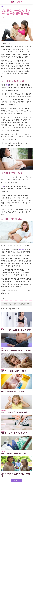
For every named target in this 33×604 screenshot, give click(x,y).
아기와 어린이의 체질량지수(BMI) (13, 392)
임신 (2, 6)
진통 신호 (3, 451)
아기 (2, 472)
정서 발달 (21, 249)
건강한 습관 (3, 431)
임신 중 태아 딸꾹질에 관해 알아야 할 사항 (16, 350)
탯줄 (2, 186)
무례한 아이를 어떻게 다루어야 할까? (14, 412)
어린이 (2, 369)
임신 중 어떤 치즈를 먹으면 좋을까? (14, 433)
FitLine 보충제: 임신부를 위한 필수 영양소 (16, 330)
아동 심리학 (3, 410)
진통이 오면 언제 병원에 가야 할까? (14, 453)
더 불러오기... (17, 481)
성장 (2, 389)
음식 (7, 85)
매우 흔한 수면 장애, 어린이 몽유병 (13, 371)
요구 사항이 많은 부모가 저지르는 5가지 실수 (15, 475)
